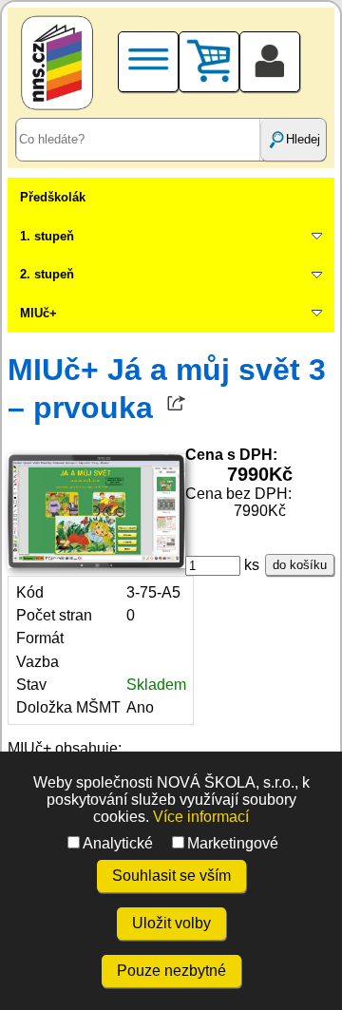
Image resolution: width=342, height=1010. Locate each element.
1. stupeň (47, 236)
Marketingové (232, 843)
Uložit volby (171, 923)
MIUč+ (38, 313)
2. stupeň (47, 274)
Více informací (201, 817)
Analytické (118, 843)
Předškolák (53, 197)
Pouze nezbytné (171, 970)
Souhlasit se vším (171, 875)
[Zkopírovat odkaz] (177, 408)
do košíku (300, 565)
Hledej (303, 139)
